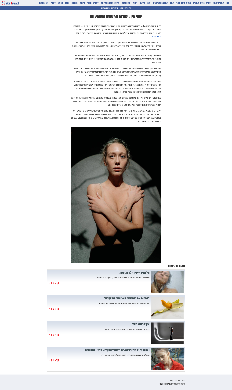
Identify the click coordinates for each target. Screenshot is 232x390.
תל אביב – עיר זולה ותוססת (134, 272)
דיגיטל (53, 3)
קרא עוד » (53, 283)
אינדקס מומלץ (156, 36)
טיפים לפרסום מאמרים (201, 3)
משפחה (75, 3)
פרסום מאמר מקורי (183, 3)
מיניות (82, 3)
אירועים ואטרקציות (160, 3)
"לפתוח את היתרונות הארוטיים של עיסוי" (126, 298)
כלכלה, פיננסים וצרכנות (110, 3)
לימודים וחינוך (93, 3)
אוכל (172, 3)
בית (148, 3)
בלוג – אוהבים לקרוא (221, 3)
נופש (67, 3)
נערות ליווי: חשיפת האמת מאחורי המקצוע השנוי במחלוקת (117, 350)
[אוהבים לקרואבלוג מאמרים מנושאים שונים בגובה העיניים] (10, 3)
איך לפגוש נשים (140, 324)
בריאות (142, 3)
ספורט (60, 3)
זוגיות (135, 3)
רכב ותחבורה (43, 3)
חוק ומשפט (126, 3)
